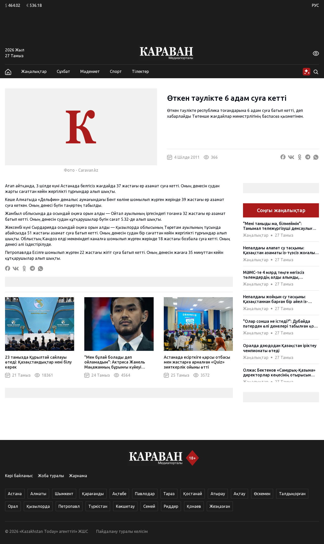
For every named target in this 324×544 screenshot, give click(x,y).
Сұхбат (63, 71)
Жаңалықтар (34, 71)
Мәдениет (90, 71)
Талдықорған (292, 493)
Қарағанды (93, 493)
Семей (149, 506)
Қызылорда (38, 506)
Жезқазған (220, 506)
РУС (315, 5)
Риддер (171, 506)
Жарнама (78, 475)
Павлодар (145, 493)
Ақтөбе (119, 493)
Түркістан (97, 506)
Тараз (169, 493)
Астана (15, 493)
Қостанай (192, 493)
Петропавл (69, 506)
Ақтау (239, 493)
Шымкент (64, 493)
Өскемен (262, 493)
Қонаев (194, 506)
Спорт (116, 71)
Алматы (38, 493)
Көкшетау (125, 506)
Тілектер (140, 71)
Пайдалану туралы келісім (122, 531)
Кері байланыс (19, 475)
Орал (13, 506)
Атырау (218, 493)
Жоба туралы (51, 475)
